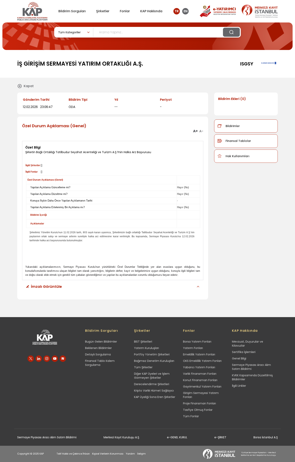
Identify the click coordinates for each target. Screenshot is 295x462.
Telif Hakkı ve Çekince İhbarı (73, 453)
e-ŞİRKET (220, 437)
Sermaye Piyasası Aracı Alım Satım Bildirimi (251, 367)
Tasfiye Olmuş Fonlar (198, 410)
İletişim (141, 453)
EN (185, 11)
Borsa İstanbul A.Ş (265, 437)
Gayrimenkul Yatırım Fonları (202, 387)
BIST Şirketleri (143, 342)
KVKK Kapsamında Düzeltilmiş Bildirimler (252, 377)
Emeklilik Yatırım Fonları (199, 354)
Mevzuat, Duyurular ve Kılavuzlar (247, 344)
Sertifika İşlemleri (243, 352)
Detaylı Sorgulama (98, 354)
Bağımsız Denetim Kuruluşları (154, 361)
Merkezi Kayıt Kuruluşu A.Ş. (122, 437)
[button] (112, 286)
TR (177, 11)
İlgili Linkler (239, 386)
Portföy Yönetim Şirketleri (152, 354)
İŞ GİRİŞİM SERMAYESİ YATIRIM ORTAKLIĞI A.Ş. (80, 64)
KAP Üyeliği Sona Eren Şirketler (154, 397)
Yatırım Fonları (193, 348)
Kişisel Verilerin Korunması (107, 453)
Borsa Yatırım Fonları (197, 342)
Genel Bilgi (239, 358)
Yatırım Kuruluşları (146, 348)
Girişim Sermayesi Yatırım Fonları (201, 395)
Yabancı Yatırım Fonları (199, 367)
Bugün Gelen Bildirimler (101, 342)
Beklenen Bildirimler (98, 348)
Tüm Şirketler (143, 367)
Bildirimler (233, 126)
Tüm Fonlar (191, 416)
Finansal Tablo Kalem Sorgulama (100, 363)
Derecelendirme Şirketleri (151, 384)
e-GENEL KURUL (177, 437)
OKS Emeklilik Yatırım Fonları (202, 361)
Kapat (29, 86)
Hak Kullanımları (237, 156)
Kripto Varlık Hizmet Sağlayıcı (154, 391)
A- (201, 131)
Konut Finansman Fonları (200, 380)
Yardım (130, 453)
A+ (195, 131)
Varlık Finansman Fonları (199, 374)
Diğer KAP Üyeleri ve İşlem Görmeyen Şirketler (152, 376)
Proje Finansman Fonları (199, 403)
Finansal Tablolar (238, 141)
